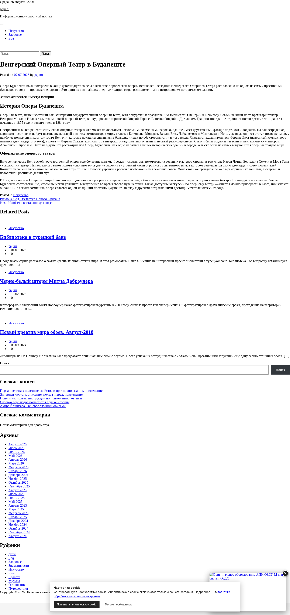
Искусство (16, 31)
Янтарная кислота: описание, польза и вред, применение (41, 394)
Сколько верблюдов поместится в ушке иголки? (34, 402)
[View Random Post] (1, 45)
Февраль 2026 (18, 467)
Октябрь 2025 (18, 482)
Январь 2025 (17, 517)
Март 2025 (16, 509)
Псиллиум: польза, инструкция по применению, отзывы (41, 398)
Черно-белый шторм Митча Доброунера (46, 281)
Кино (12, 573)
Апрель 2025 (17, 505)
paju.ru (4, 9)
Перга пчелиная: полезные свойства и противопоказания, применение (51, 390)
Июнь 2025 (16, 498)
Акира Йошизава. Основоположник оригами (33, 406)
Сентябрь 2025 (19, 486)
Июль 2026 (16, 448)
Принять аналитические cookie (76, 604)
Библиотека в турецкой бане (33, 237)
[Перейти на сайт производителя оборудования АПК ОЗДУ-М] (248, 592)
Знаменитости (18, 565)
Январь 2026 (17, 471)
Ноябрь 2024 (17, 524)
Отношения (16, 585)
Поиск (4, 363)
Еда (11, 38)
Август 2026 (17, 444)
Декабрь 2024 (18, 521)
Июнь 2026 (16, 452)
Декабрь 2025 (18, 475)
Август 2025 (17, 490)
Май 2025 (15, 501)
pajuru (38, 75)
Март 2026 (16, 463)
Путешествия (18, 588)
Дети (12, 554)
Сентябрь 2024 (19, 532)
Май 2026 (15, 455)
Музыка (14, 581)
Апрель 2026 (17, 459)
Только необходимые (118, 604)
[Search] (1, 49)
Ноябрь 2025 (17, 478)
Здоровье (15, 34)
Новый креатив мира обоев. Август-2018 (46, 332)
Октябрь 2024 (18, 528)
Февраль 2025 (18, 513)
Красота (14, 577)
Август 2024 (17, 536)
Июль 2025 (16, 494)
